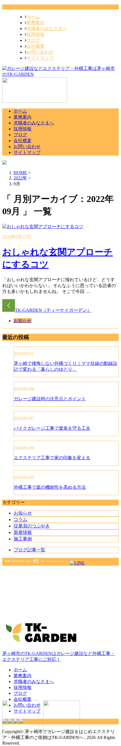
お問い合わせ (39, 52)
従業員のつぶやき (32, 526)
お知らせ (23, 320)
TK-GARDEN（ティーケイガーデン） (53, 310)
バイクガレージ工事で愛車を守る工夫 (52, 428)
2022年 (20, 178)
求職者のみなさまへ (46, 28)
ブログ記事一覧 (29, 549)
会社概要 (35, 46)
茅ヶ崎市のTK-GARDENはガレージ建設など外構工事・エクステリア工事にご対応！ (58, 656)
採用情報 (35, 34)
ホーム (33, 16)
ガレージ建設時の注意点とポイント (50, 398)
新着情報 (23, 532)
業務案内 (35, 22)
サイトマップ (39, 58)
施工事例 (23, 538)
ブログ (33, 40)
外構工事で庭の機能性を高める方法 (50, 487)
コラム (20, 519)
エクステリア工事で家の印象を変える (52, 457)
